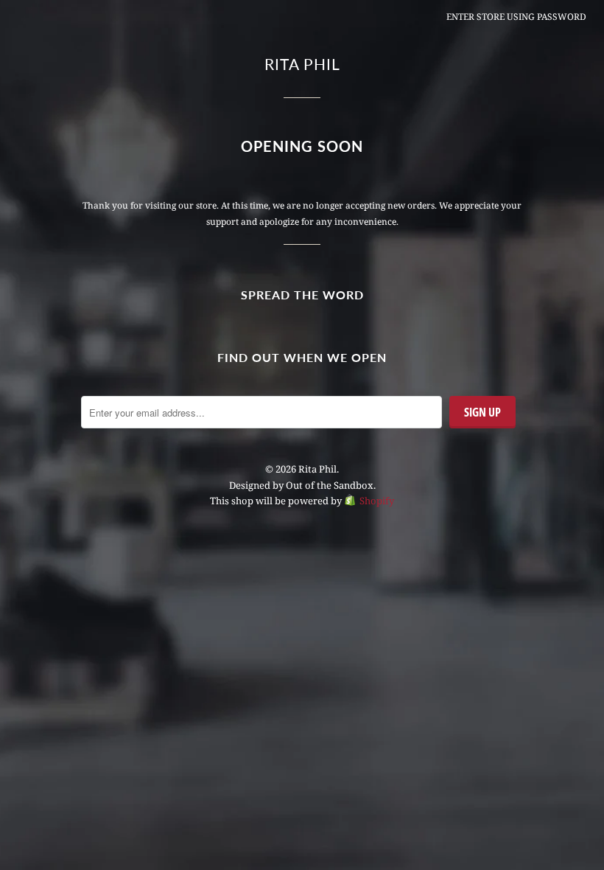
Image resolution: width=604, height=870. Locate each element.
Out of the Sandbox (329, 485)
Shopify (376, 500)
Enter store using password (516, 16)
